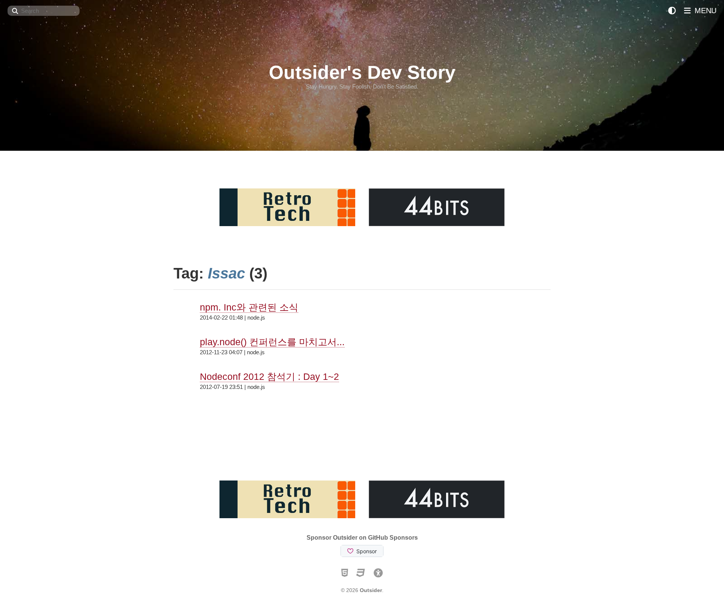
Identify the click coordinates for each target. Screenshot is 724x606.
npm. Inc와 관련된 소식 (249, 307)
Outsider (371, 590)
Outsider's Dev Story (362, 72)
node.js (256, 317)
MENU (704, 10)
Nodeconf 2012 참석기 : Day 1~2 (269, 376)
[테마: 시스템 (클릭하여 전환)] (672, 10)
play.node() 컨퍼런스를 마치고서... (272, 342)
